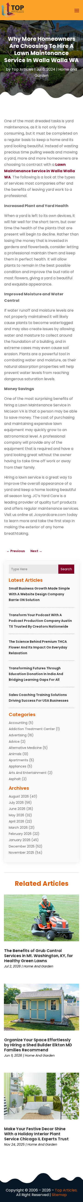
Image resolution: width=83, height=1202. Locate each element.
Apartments (18, 760)
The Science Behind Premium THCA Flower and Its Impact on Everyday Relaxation (38, 647)
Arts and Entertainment (28, 772)
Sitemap (59, 1194)
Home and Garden (38, 966)
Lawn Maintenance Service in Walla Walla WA (39, 171)
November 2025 (21, 852)
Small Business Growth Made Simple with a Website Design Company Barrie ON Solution (39, 594)
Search (66, 569)
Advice (14, 741)
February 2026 (20, 833)
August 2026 (19, 796)
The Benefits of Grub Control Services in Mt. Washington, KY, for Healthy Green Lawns (38, 956)
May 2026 (16, 815)
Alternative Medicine (25, 747)
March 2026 (18, 827)
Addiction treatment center (32, 729)
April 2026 (16, 821)
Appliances (17, 766)
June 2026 (17, 808)
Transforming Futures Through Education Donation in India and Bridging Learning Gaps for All (36, 674)
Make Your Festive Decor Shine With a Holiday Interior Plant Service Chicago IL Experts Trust (36, 1134)
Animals (15, 754)
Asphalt (15, 779)
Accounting (18, 722)
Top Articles (22, 69)
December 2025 (22, 846)
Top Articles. (66, 1190)
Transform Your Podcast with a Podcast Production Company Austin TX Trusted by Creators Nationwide (40, 621)
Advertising (18, 735)
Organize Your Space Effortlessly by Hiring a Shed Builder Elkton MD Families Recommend (38, 1045)
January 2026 (19, 840)
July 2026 (16, 802)
